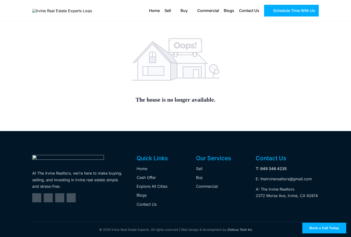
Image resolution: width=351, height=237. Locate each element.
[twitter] (48, 197)
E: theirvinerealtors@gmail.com (284, 178)
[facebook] (36, 197)
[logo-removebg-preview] (68, 156)
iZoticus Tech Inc (239, 229)
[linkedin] (71, 197)
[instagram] (59, 197)
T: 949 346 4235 (271, 168)
